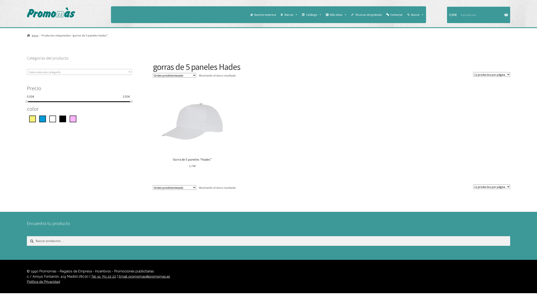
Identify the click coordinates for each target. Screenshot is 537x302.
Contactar (396, 15)
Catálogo (311, 15)
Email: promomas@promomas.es (144, 277)
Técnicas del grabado (368, 15)
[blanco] (52, 118)
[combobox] (79, 72)
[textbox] (79, 72)
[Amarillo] (32, 118)
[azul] (42, 118)
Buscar (415, 15)
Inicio (35, 35)
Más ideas (336, 15)
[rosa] (73, 118)
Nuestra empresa (265, 15)
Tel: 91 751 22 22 (103, 277)
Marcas (288, 15)
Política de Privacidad (43, 282)
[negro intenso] (62, 118)
